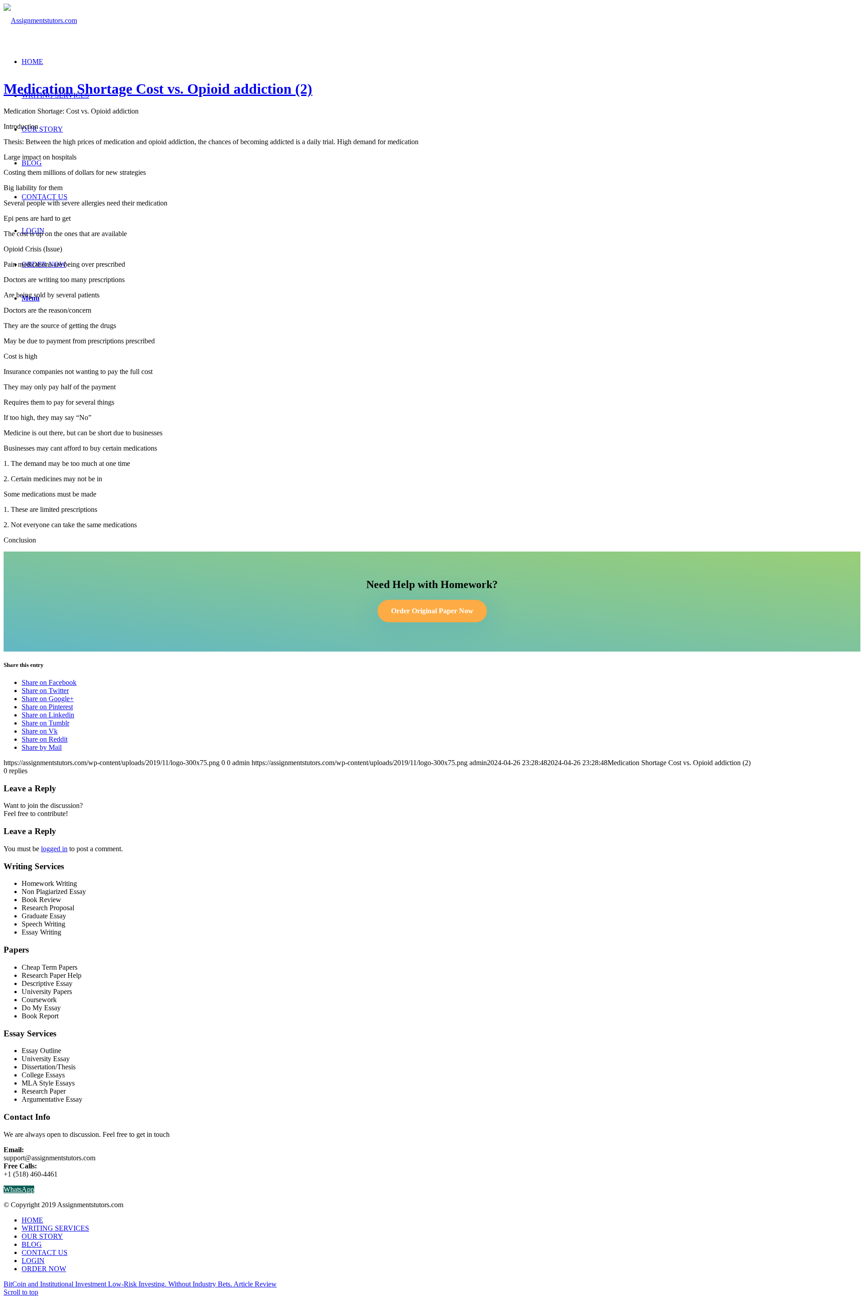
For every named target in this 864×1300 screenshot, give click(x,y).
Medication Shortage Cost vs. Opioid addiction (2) (158, 89)
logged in (54, 849)
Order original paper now (432, 611)
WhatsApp (19, 1189)
